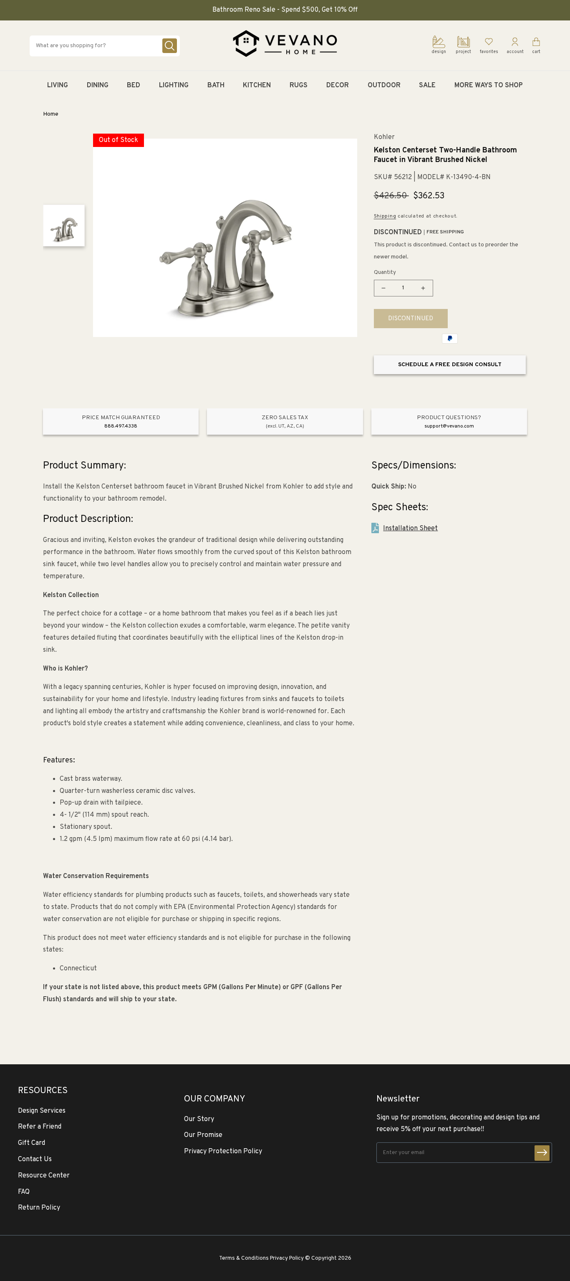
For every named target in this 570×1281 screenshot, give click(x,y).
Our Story (199, 1119)
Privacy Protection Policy (223, 1151)
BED (133, 85)
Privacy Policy (287, 1258)
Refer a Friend (39, 1127)
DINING (97, 85)
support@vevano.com (449, 426)
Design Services (42, 1111)
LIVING (57, 85)
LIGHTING (174, 85)
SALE (427, 85)
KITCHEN (257, 85)
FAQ (24, 1192)
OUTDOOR (384, 85)
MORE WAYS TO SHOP (488, 85)
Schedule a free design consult (450, 364)
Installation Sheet (410, 528)
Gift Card (31, 1143)
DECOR (337, 85)
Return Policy (39, 1208)
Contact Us (35, 1159)
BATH (215, 85)
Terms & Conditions (244, 1258)
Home (50, 114)
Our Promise (203, 1135)
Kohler (384, 138)
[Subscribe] (542, 1153)
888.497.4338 (120, 426)
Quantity (385, 272)
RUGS (299, 85)
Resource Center (44, 1176)
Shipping (385, 216)
